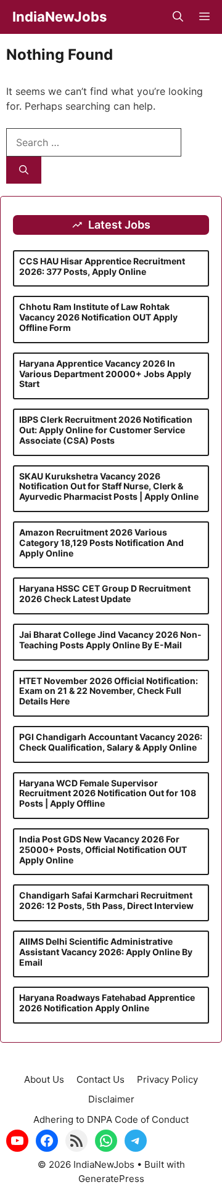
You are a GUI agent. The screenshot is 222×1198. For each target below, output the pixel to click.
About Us (44, 1079)
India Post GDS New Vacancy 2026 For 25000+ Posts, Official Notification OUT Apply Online (103, 849)
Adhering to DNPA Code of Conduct (111, 1119)
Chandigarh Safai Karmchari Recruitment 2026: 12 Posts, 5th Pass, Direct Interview (106, 900)
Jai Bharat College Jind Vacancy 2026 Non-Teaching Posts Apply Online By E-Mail (110, 639)
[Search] (23, 170)
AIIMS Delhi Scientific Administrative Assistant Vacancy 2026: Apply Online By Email (105, 952)
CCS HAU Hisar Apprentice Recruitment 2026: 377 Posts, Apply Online (102, 266)
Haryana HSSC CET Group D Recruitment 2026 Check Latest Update (105, 593)
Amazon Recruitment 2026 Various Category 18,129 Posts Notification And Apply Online (101, 542)
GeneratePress (111, 1178)
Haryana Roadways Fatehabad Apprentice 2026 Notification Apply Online (107, 1002)
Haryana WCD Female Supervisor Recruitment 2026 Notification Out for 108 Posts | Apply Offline (107, 793)
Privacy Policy (167, 1079)
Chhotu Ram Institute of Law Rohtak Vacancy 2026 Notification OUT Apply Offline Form (98, 317)
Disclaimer (111, 1099)
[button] (178, 17)
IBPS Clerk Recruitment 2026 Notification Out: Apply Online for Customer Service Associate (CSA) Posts (105, 430)
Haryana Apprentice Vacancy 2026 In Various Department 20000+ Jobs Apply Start (105, 373)
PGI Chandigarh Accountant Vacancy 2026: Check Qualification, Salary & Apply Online (110, 741)
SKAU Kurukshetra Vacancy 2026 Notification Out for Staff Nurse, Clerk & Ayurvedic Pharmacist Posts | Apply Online (109, 486)
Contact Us (100, 1079)
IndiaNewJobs (59, 17)
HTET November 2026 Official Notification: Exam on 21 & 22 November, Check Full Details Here (108, 691)
